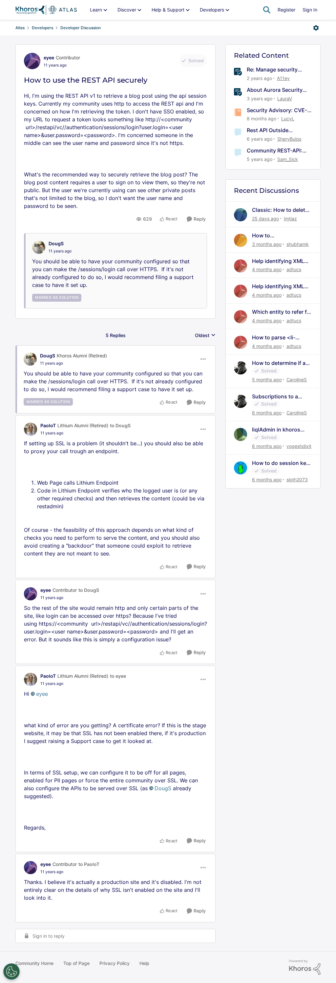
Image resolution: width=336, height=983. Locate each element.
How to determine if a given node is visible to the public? (280, 363)
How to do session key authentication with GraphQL (280, 463)
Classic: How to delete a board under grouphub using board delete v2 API (280, 210)
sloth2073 (297, 479)
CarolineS (296, 379)
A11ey (283, 78)
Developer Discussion (80, 27)
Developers (42, 27)
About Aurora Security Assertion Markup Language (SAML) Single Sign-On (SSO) (277, 90)
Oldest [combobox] (205, 335)
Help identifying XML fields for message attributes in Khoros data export (278, 261)
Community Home (34, 963)
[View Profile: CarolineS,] (240, 367)
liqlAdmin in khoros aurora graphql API (276, 429)
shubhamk (297, 244)
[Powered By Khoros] (305, 967)
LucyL (287, 118)
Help (144, 963)
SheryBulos (289, 139)
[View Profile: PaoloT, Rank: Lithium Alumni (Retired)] (30, 429)
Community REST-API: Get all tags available (274, 150)
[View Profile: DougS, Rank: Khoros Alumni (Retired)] (30, 359)
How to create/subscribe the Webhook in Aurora (278, 235)
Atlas (20, 27)
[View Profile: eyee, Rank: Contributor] (32, 61)
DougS (56, 243)
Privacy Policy (114, 963)
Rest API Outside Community (267, 130)
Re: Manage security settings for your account (279, 69)
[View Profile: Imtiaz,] (240, 214)
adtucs (293, 269)
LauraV (284, 98)
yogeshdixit (298, 446)
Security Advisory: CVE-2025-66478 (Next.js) (277, 110)
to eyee (118, 676)
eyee (49, 57)
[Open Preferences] (11, 971)
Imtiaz (290, 218)
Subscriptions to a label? (275, 396)
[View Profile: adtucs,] (240, 265)
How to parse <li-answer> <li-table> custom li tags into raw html (280, 337)
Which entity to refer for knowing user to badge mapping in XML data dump (282, 312)
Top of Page (76, 963)
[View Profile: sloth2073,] (240, 467)
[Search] (267, 10)
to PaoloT (88, 864)
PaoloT (48, 425)
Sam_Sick (287, 159)
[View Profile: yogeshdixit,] (240, 434)
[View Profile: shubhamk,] (240, 240)
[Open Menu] (316, 27)
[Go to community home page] (46, 10)
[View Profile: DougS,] (38, 247)
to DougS (120, 425)
